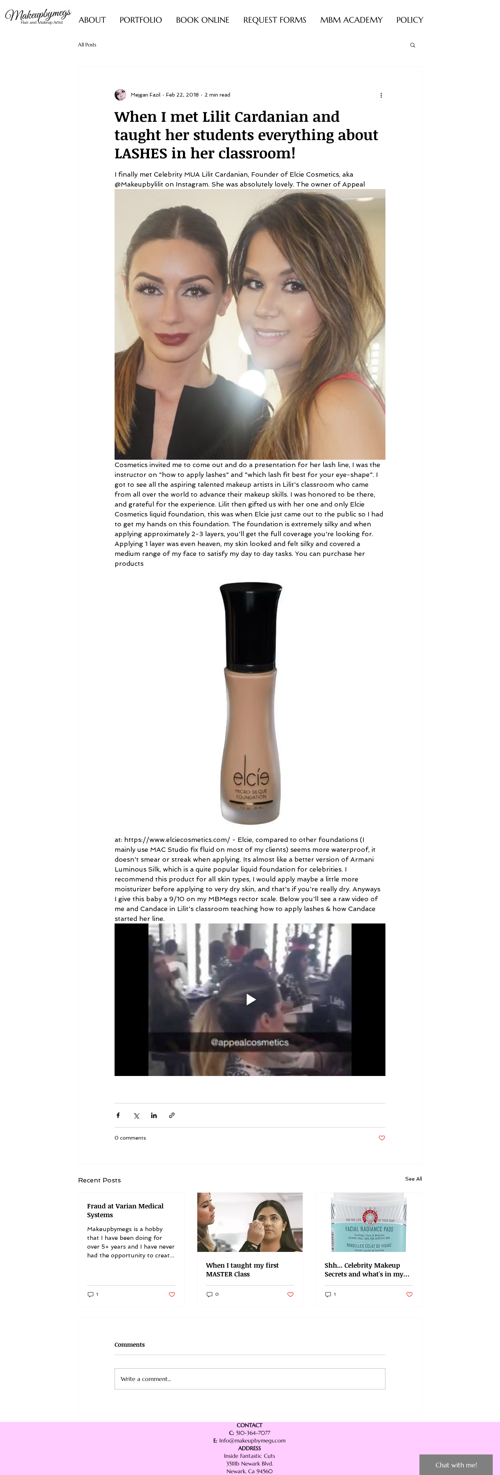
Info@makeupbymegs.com (252, 1440)
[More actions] (381, 94)
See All (413, 1179)
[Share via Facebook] (118, 1115)
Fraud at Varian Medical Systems (125, 1210)
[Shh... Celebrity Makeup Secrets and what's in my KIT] (369, 1222)
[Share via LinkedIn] (153, 1115)
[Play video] (250, 999)
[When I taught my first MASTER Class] (250, 1222)
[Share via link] (171, 1115)
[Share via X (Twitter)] (136, 1115)
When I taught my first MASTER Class (242, 1269)
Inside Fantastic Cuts (249, 1455)
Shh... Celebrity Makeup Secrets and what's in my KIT (364, 1269)
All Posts (87, 44)
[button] (412, 45)
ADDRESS (249, 1448)
